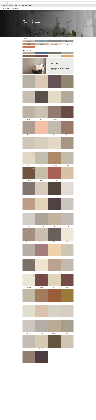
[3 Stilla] (28, 311)
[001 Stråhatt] (28, 97)
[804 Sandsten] (28, 143)
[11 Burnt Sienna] (54, 173)
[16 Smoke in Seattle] (41, 341)
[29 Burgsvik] (67, 204)
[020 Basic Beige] (41, 234)
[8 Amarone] (41, 357)
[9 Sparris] (41, 173)
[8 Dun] (54, 97)
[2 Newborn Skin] (28, 204)
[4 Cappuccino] (54, 326)
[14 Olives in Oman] (67, 295)
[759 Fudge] (41, 280)
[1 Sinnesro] (54, 311)
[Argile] (67, 341)
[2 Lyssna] (67, 158)
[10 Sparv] (41, 143)
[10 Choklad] (67, 112)
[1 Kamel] (41, 295)
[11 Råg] (54, 219)
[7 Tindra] (67, 188)
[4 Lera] (67, 81)
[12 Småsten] (28, 250)
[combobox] (42, 3)
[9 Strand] (67, 173)
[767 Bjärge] (41, 326)
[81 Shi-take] (28, 158)
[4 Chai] (67, 326)
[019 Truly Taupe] (28, 234)
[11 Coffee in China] (54, 188)
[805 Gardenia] (54, 143)
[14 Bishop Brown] (54, 295)
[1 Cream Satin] (28, 280)
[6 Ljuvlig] (54, 127)
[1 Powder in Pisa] (41, 311)
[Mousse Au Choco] (28, 357)
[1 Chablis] (41, 265)
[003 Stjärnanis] (54, 112)
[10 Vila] (67, 143)
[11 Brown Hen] (28, 173)
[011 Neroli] (41, 188)
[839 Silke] (67, 219)
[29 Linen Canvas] (41, 219)
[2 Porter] (54, 204)
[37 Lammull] (28, 295)
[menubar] (17, 5)
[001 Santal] (41, 81)
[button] (28, 41)
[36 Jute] (54, 280)
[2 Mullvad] (28, 188)
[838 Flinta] (28, 219)
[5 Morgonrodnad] (28, 326)
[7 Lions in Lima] (54, 158)
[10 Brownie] (41, 97)
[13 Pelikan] (67, 250)
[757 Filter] (28, 265)
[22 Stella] (54, 250)
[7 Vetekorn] (41, 204)
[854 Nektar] (41, 250)
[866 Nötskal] (67, 280)
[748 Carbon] (54, 234)
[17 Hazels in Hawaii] (54, 341)
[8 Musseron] (28, 112)
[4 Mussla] (67, 97)
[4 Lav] (28, 81)
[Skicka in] (76, 3)
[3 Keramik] (67, 265)
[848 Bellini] (67, 234)
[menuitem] (3, 5)
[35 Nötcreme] (54, 265)
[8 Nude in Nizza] (41, 127)
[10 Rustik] (67, 127)
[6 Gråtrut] (41, 112)
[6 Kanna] (28, 127)
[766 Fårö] (67, 311)
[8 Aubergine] (54, 81)
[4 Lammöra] (28, 341)
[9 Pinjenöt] (41, 158)
